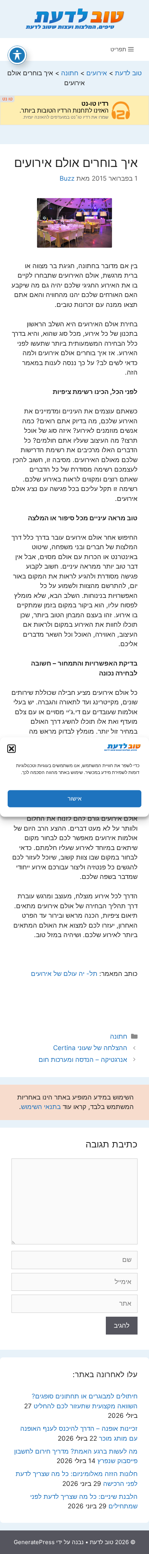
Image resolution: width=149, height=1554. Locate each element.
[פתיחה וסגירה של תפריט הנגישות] (17, 55)
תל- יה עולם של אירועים (64, 973)
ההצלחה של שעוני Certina (90, 1048)
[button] (11, 748)
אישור (74, 798)
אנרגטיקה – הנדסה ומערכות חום (83, 1059)
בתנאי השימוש (41, 1107)
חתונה (118, 1036)
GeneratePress (34, 1542)
